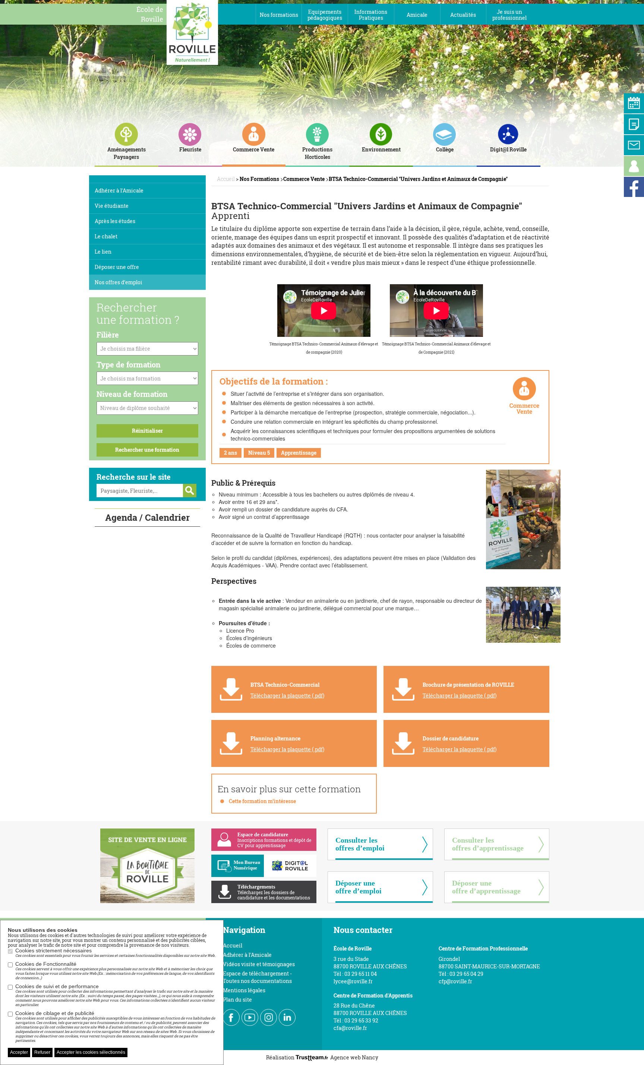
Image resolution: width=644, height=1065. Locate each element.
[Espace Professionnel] (634, 166)
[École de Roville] (192, 31)
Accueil (232, 945)
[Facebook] (634, 187)
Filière (108, 334)
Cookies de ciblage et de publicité (115, 1026)
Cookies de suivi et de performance (115, 995)
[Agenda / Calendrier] (634, 103)
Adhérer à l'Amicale (247, 954)
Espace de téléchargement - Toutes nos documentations (257, 977)
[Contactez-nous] (634, 145)
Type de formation (129, 364)
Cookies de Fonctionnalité (114, 970)
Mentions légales (244, 990)
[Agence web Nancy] (313, 1057)
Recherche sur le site (134, 477)
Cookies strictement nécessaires (115, 952)
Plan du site (237, 999)
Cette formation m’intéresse (262, 801)
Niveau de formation (132, 394)
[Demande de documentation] (634, 124)
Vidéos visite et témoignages (259, 964)
